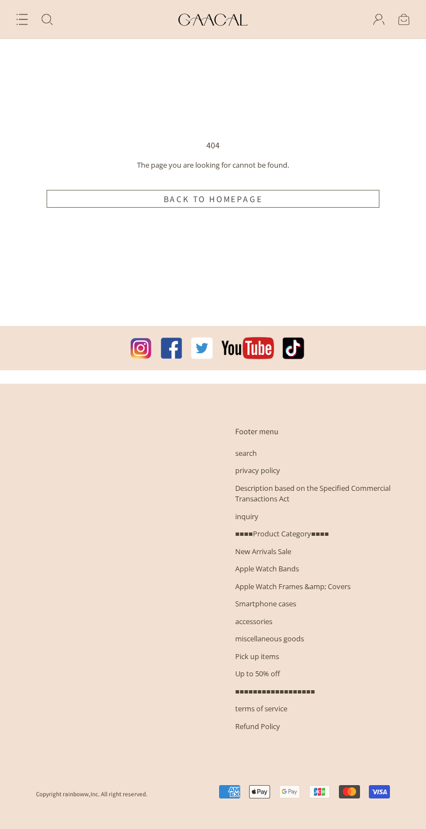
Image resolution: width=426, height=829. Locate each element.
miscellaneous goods (269, 639)
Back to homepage (213, 198)
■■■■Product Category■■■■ (282, 534)
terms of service (261, 709)
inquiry (246, 516)
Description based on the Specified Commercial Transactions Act (312, 493)
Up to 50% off (257, 674)
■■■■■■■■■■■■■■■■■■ (275, 691)
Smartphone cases (265, 604)
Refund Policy (257, 726)
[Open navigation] (22, 19)
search (246, 453)
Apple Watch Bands (267, 569)
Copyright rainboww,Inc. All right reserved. (92, 794)
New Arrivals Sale (263, 551)
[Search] (47, 19)
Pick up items (257, 656)
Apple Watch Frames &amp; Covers (293, 586)
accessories (253, 621)
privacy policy (257, 470)
